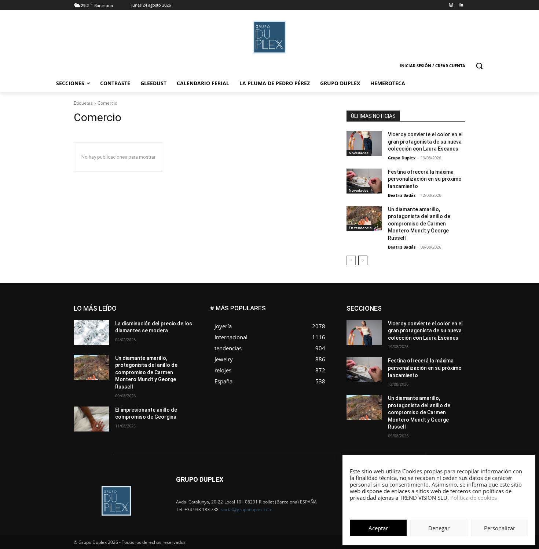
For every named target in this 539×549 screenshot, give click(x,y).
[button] (479, 66)
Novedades (358, 152)
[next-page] (362, 260)
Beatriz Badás (401, 195)
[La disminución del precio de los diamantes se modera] (91, 332)
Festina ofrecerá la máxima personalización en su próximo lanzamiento (425, 179)
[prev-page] (351, 260)
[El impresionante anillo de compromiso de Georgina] (91, 419)
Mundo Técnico (448, 328)
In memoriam (390, 322)
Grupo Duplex (401, 157)
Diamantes (426, 305)
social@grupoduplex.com (246, 509)
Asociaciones (391, 305)
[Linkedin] (461, 5)
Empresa (456, 305)
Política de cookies (473, 497)
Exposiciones (398, 316)
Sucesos (455, 344)
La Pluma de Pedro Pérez (439, 322)
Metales (390, 328)
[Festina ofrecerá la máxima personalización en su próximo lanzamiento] (364, 181)
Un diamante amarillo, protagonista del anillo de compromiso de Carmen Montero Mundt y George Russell (419, 223)
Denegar (439, 528)
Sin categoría (451, 339)
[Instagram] (451, 5)
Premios (388, 339)
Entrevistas (428, 311)
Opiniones (421, 333)
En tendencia (360, 227)
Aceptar (378, 528)
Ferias (427, 316)
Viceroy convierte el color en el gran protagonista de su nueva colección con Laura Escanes (425, 141)
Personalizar (499, 528)
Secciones (417, 339)
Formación (454, 316)
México (415, 328)
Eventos (456, 311)
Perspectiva (453, 333)
